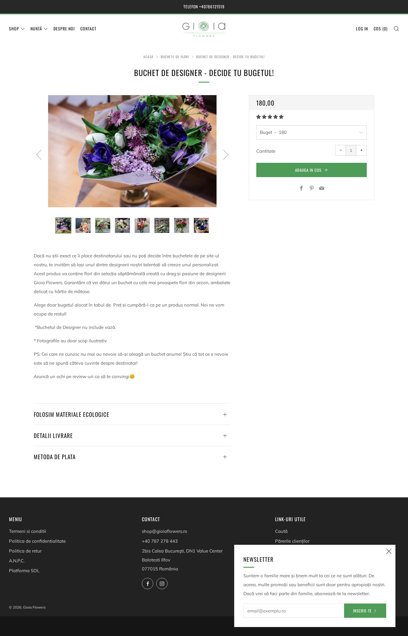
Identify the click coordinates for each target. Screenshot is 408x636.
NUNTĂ (36, 28)
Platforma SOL (24, 570)
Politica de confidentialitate (37, 541)
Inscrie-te (362, 611)
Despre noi (64, 28)
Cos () (381, 28)
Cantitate (265, 151)
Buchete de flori (175, 56)
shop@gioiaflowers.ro (164, 531)
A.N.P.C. (16, 561)
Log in (362, 28)
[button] (270, 117)
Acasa (148, 56)
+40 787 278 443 (160, 541)
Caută (281, 531)
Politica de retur (25, 551)
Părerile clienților (292, 541)
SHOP (14, 28)
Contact (88, 28)
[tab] (63, 225)
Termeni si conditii (27, 531)
